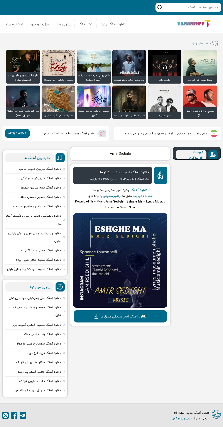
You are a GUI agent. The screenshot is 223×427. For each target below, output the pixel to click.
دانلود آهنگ (139, 190)
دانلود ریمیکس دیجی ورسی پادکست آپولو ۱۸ (33, 219)
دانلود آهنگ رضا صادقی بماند (42, 334)
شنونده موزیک (142, 196)
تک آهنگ (85, 24)
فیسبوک (14, 415)
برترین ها (63, 24)
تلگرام (23, 415)
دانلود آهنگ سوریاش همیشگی (41, 178)
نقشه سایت (14, 24)
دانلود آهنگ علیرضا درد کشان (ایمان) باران (34, 269)
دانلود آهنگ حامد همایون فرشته (40, 381)
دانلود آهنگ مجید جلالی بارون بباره (38, 259)
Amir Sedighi (120, 153)
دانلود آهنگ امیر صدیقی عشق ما (124, 172)
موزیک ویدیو (40, 24)
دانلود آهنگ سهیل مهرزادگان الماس (38, 390)
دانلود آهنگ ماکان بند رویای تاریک (38, 362)
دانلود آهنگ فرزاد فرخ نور (45, 353)
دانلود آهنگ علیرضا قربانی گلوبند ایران (36, 325)
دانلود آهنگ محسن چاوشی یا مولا (39, 343)
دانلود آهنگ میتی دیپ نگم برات (40, 250)
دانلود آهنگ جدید (113, 24)
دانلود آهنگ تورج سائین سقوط (41, 187)
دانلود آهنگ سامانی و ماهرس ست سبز (35, 206)
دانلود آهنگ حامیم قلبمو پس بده (39, 371)
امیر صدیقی (111, 196)
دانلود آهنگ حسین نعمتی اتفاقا (40, 197)
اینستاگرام (5, 415)
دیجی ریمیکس (182, 418)
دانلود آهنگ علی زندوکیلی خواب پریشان (35, 298)
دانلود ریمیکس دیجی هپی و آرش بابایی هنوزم (34, 237)
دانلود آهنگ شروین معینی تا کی (40, 168)
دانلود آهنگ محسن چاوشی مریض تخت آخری (35, 311)
